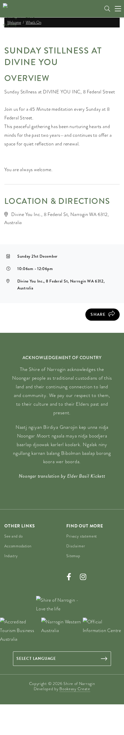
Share (98, 314)
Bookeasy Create (74, 689)
